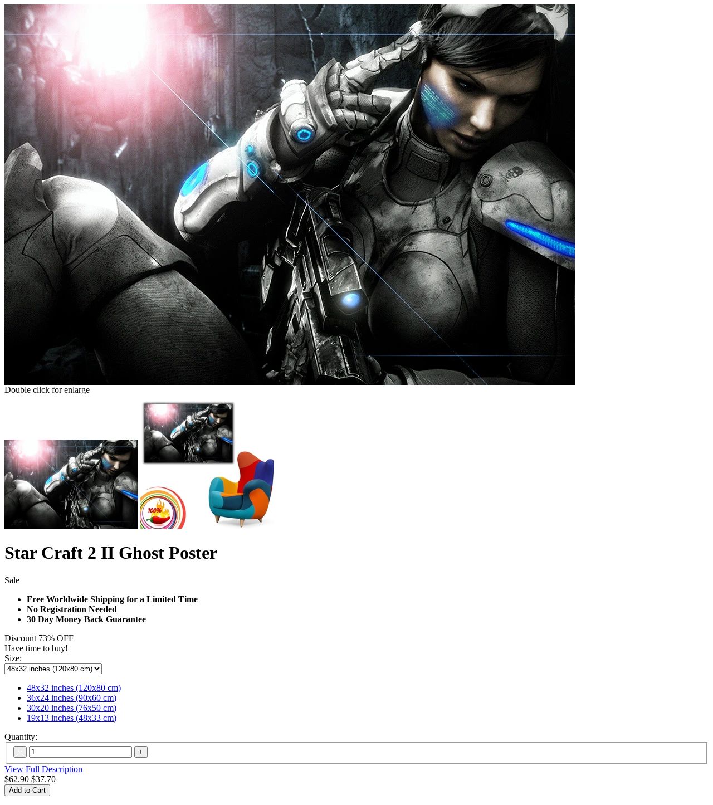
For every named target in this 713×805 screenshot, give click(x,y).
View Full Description (43, 769)
